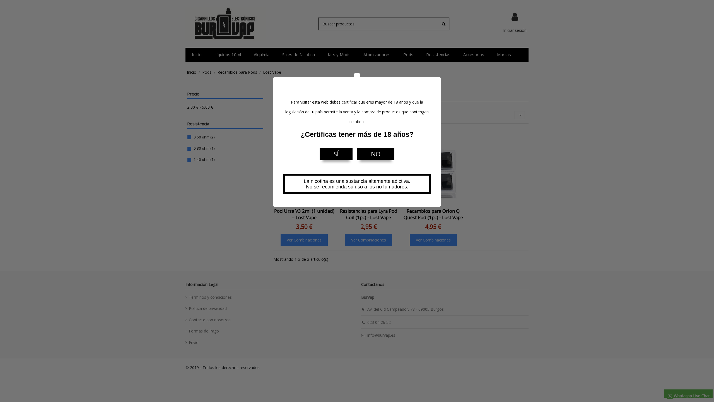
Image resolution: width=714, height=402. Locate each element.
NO (375, 154)
